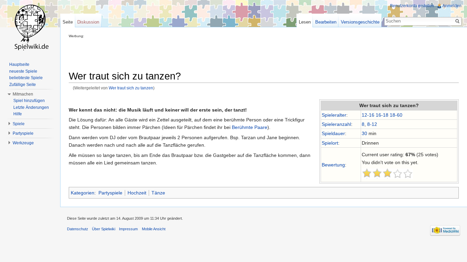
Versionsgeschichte (360, 22)
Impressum (128, 229)
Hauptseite (19, 64)
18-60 (396, 115)
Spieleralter (334, 115)
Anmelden (452, 5)
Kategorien (82, 192)
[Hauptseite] (30, 27)
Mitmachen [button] (23, 94)
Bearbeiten (325, 22)
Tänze (158, 192)
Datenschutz (77, 229)
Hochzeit (137, 192)
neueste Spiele (23, 71)
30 (364, 133)
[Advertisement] (193, 53)
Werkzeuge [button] (23, 143)
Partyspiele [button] (23, 133)
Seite (68, 22)
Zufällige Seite (22, 84)
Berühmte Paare (249, 127)
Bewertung (333, 165)
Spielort (330, 143)
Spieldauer (333, 133)
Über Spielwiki (103, 229)
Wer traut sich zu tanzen (131, 88)
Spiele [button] (19, 123)
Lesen (305, 22)
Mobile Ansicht (153, 229)
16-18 (382, 115)
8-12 (372, 124)
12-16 (368, 115)
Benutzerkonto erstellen (412, 5)
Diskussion (88, 22)
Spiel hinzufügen (29, 100)
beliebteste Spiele (26, 77)
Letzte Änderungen (31, 107)
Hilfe (17, 114)
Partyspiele (110, 192)
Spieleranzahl (336, 124)
